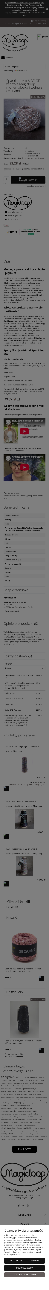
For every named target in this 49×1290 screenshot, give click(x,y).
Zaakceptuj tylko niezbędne (24, 1261)
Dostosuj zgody (24, 1268)
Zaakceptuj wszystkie (24, 1275)
